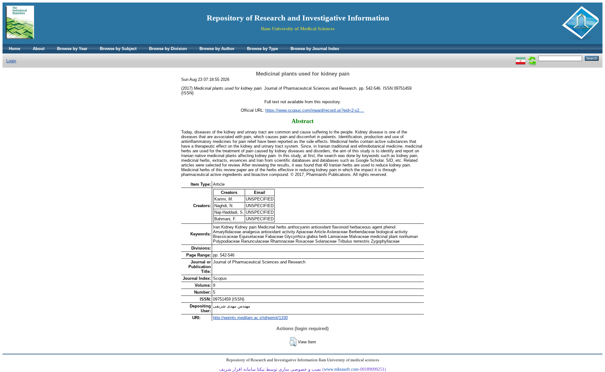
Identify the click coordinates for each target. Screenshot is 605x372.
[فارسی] (521, 58)
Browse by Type (262, 48)
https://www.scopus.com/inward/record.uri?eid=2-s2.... (314, 110)
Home (14, 48)
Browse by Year (72, 48)
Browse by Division (168, 48)
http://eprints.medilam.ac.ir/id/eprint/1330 (250, 317)
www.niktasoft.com (341, 369)
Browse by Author (216, 48)
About (38, 48)
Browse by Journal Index (315, 48)
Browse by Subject (118, 48)
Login (11, 61)
